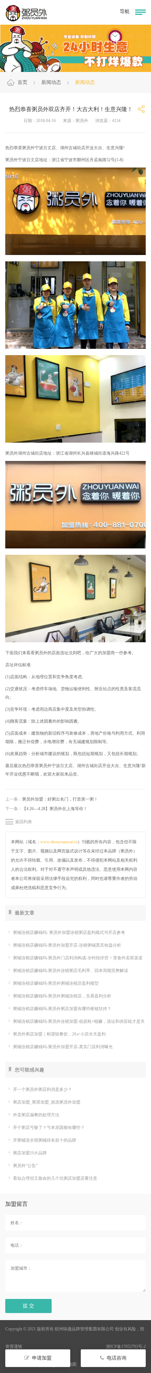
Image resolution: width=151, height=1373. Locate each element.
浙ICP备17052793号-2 (126, 1346)
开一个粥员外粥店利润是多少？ (42, 1089)
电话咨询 (116, 1358)
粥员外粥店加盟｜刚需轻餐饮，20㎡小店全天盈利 (59, 1034)
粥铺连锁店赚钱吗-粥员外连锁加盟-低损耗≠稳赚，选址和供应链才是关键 (75, 1022)
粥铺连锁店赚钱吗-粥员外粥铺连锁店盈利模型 (56, 983)
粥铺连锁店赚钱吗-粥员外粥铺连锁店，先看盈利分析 (62, 996)
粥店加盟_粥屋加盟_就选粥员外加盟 (46, 1102)
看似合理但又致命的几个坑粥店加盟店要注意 (55, 1178)
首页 (22, 82)
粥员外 (41, 652)
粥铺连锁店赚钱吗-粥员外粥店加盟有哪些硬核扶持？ (62, 1008)
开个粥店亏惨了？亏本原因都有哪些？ (49, 1127)
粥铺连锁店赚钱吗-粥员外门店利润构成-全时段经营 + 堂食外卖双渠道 (78, 957)
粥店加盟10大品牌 (30, 1152)
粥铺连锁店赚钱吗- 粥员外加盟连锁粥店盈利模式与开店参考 (69, 932)
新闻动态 (51, 82)
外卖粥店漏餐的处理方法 (36, 1114)
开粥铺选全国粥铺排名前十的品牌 (44, 1140)
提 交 (28, 1305)
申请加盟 (42, 1358)
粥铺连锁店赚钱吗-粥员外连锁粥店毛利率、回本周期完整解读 (70, 970)
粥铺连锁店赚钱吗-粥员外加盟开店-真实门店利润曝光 (63, 1046)
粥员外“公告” (25, 1165)
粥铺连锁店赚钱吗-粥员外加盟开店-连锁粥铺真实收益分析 (67, 945)
